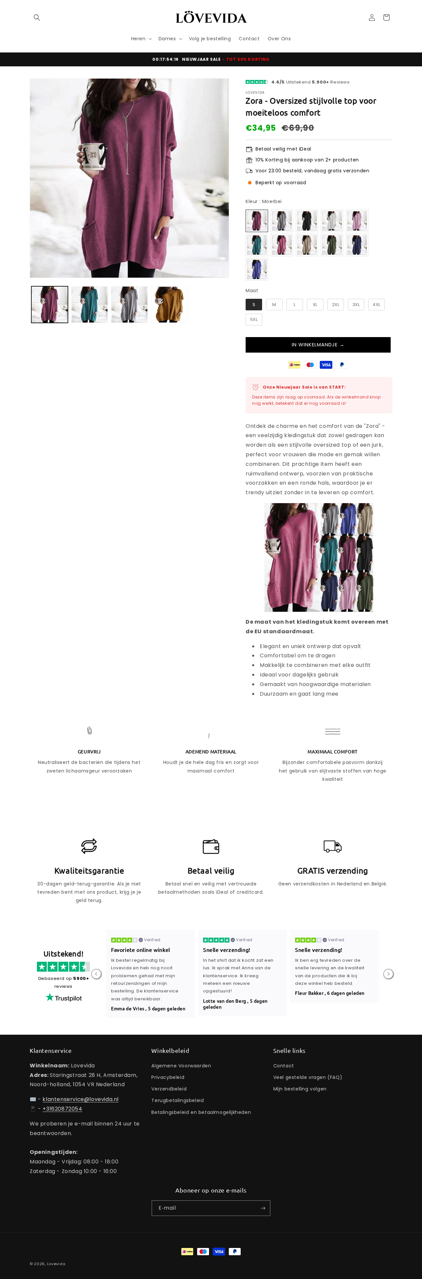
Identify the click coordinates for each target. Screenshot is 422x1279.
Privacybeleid (167, 1077)
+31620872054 (62, 1109)
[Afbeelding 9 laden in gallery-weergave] (129, 304)
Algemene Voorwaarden (181, 1065)
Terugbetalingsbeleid (177, 1100)
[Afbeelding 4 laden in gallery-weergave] (89, 304)
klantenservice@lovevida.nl (81, 1099)
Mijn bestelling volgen (300, 1089)
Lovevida (56, 1263)
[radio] (257, 221)
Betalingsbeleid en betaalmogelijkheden (201, 1112)
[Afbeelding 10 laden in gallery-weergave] (169, 304)
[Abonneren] (263, 1208)
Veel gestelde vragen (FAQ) (308, 1077)
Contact (283, 1065)
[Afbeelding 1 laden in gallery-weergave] (49, 304)
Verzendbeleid (169, 1089)
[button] (37, 17)
